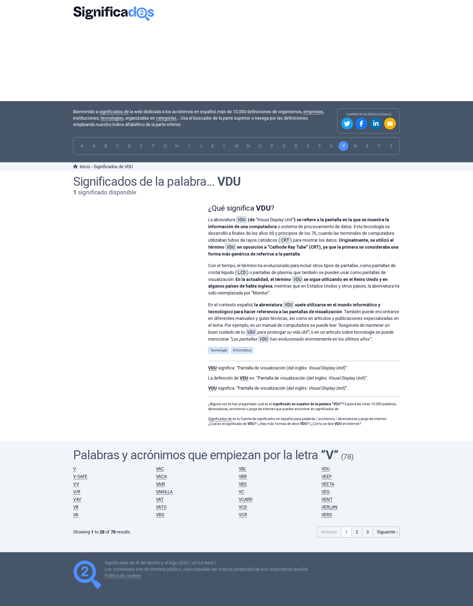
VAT (160, 499)
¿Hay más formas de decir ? (284, 424)
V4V (77, 499)
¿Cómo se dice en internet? (336, 424)
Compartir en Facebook (361, 123)
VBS (243, 484)
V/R (76, 491)
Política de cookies (123, 575)
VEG (325, 491)
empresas (313, 111)
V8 (75, 507)
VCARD (246, 499)
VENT (327, 499)
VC (241, 491)
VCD (243, 507)
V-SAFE (80, 476)
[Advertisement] (236, 60)
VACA (161, 476)
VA (75, 514)
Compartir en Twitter (347, 123)
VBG (160, 514)
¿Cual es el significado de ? (232, 424)
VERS (326, 514)
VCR (243, 514)
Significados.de (113, 13)
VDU (229, 181)
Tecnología (218, 350)
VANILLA (164, 491)
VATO (161, 507)
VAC (160, 468)
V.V (76, 484)
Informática (242, 350)
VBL (242, 468)
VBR (243, 476)
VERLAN (329, 507)
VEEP (326, 476)
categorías (166, 118)
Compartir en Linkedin (376, 123)
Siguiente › (387, 531)
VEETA (327, 484)
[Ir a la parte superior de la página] (89, 575)
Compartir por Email (390, 123)
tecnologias (112, 118)
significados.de (114, 111)
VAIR (160, 484)
